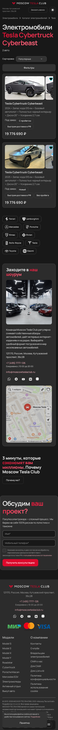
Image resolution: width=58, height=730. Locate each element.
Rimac (12, 234)
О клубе (34, 648)
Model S (6, 643)
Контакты (35, 643)
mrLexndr (16, 704)
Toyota (12, 250)
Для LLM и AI (37, 671)
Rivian (29, 234)
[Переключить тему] (53, 10)
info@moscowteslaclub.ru (20, 372)
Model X (6, 653)
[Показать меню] (49, 725)
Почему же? (13, 480)
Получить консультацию (20, 562)
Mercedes (14, 226)
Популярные (24, 58)
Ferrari (12, 218)
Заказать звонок (38, 10)
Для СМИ (35, 666)
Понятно (25, 723)
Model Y (6, 657)
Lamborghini (32, 218)
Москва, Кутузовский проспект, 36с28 (11, 9)
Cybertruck (8, 667)
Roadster (7, 662)
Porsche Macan (10, 672)
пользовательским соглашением (38, 555)
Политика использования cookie (39, 687)
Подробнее (35, 716)
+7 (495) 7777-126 (15, 363)
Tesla (34, 242)
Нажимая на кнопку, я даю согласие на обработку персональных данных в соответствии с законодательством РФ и (27, 553)
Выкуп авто (8, 691)
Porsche (34, 226)
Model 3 (6, 648)
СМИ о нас (36, 661)
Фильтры (29, 67)
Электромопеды (11, 681)
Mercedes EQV (10, 676)
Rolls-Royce (15, 242)
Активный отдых (11, 686)
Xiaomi (30, 250)
